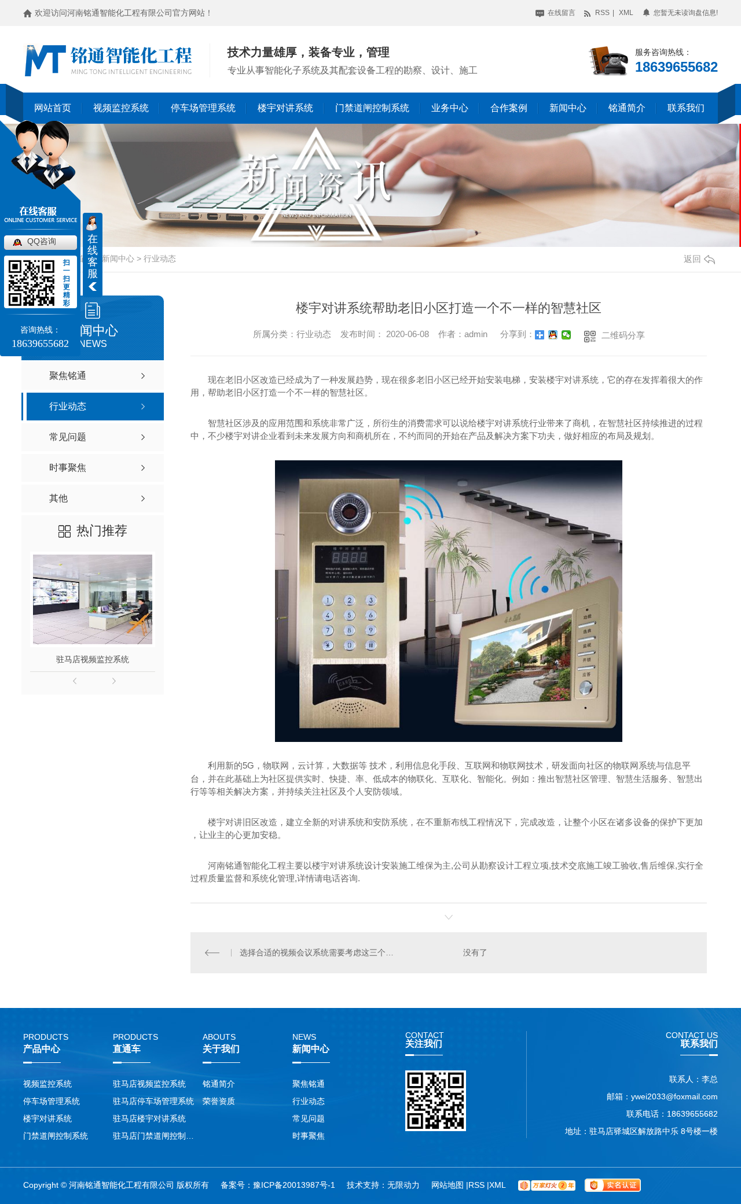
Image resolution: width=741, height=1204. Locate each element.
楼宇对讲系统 (285, 108)
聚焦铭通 (308, 1083)
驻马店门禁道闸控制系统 (155, 1135)
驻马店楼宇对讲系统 (149, 1118)
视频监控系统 (121, 108)
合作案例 (508, 108)
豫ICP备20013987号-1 (294, 1185)
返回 (692, 259)
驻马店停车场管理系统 (153, 1101)
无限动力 (403, 1185)
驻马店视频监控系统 (92, 659)
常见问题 (308, 1118)
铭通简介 (626, 108)
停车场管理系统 (203, 108)
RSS (601, 13)
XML (626, 13)
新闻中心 (567, 108)
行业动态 (160, 258)
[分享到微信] (566, 334)
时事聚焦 (308, 1135)
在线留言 (560, 13)
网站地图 (448, 1185)
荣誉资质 (219, 1101)
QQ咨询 (41, 241)
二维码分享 (623, 335)
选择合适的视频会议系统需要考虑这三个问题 (320, 952)
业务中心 (449, 108)
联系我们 (686, 108)
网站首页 (52, 108)
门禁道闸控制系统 (372, 108)
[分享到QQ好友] (553, 334)
